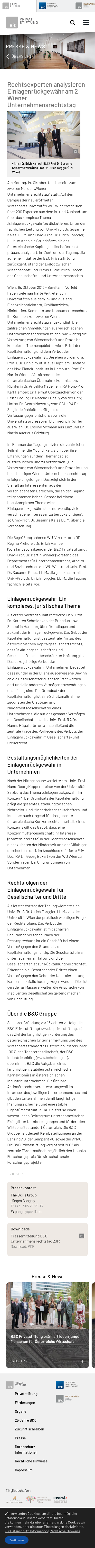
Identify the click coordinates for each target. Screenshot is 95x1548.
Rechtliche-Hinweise (65, 1531)
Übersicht (21, 56)
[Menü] (86, 22)
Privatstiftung (26, 1393)
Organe (20, 1411)
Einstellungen (54, 1526)
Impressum (23, 1470)
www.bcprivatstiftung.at (60, 1028)
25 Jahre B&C (26, 1420)
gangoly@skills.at (28, 1211)
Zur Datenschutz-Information (26, 1531)
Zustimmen (17, 1540)
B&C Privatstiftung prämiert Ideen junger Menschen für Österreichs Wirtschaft (46, 1339)
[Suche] (72, 22)
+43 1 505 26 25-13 (29, 1206)
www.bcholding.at (52, 1057)
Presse (20, 1438)
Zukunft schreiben (29, 1429)
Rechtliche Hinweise (31, 1461)
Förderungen (25, 1402)
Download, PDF (22, 1246)
